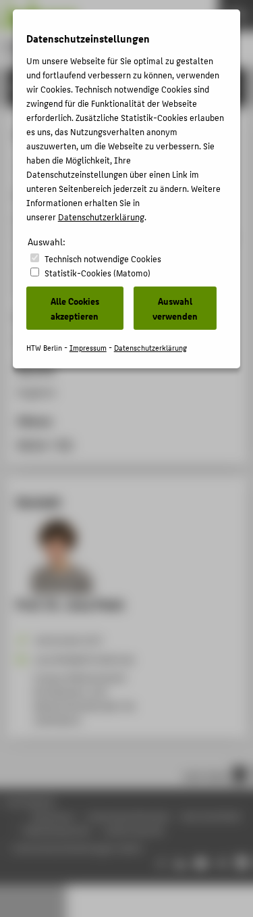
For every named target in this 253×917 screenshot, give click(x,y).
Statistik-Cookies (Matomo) (97, 273)
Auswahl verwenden (175, 308)
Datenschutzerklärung (101, 216)
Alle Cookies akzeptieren (75, 308)
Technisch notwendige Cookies (103, 258)
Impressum (88, 347)
